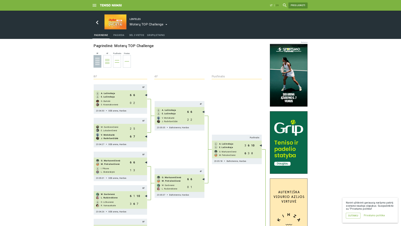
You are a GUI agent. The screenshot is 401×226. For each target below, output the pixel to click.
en (277, 5)
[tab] (101, 35)
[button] (148, 24)
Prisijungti (298, 5)
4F (201, 104)
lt (271, 5)
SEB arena (117, 111)
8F (143, 87)
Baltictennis (179, 127)
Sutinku (353, 215)
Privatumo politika (374, 215)
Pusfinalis (254, 137)
